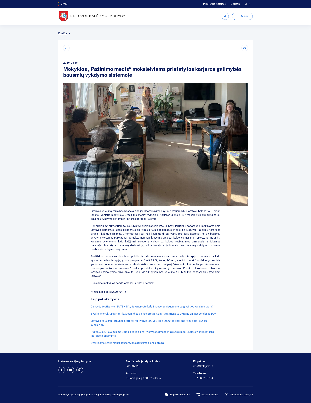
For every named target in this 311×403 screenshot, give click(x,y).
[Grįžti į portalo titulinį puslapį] (63, 4)
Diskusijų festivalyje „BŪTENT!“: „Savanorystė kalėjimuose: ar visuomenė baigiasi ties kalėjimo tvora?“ (152, 306)
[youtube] (70, 370)
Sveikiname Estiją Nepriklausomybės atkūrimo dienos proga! (128, 342)
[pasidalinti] (66, 48)
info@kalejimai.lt (203, 366)
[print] (244, 48)
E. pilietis (235, 4)
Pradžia (62, 33)
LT (246, 4)
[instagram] (79, 370)
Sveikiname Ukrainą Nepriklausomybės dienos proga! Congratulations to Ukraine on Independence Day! (154, 313)
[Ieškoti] (225, 16)
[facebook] (61, 370)
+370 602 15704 (203, 378)
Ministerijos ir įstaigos (214, 4)
